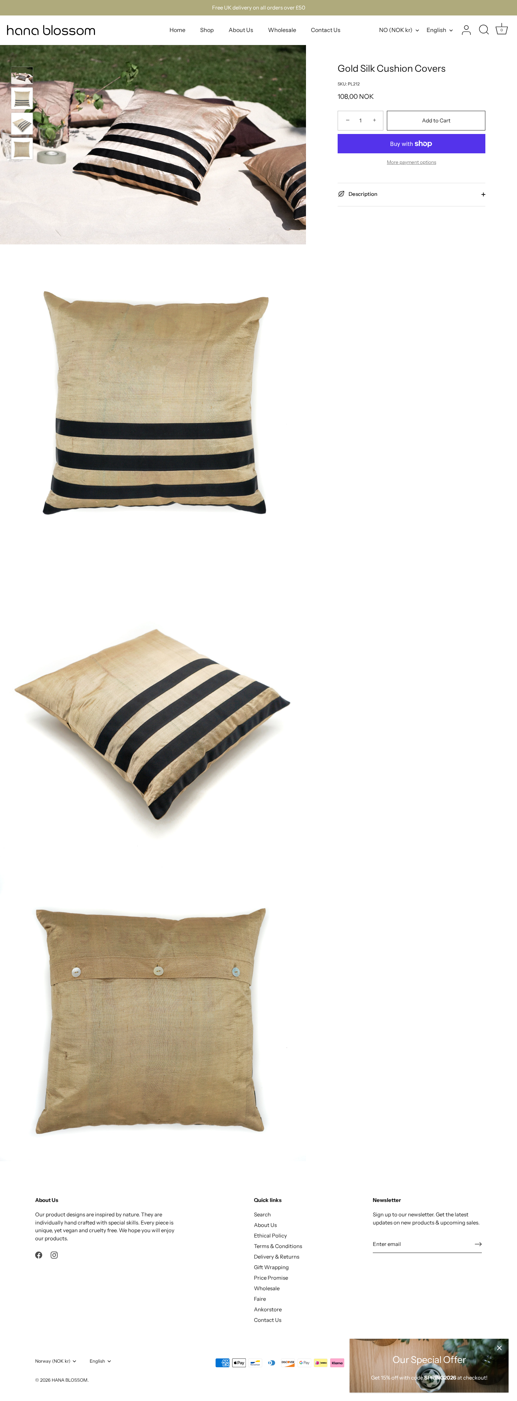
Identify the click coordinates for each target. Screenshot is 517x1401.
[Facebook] (38, 1254)
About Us (241, 29)
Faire (260, 1299)
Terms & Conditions (278, 1246)
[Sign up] (478, 1243)
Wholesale (282, 29)
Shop (207, 29)
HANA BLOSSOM (70, 1380)
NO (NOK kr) (396, 29)
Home (177, 29)
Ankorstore (268, 1309)
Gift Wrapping (271, 1267)
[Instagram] (54, 1254)
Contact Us (325, 29)
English (436, 29)
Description (362, 194)
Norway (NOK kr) (52, 1361)
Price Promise (271, 1277)
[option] (22, 76)
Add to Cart (436, 120)
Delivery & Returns (276, 1256)
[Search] (484, 30)
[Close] (499, 1348)
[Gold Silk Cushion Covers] (22, 75)
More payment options (411, 162)
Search (262, 1214)
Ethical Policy (270, 1235)
